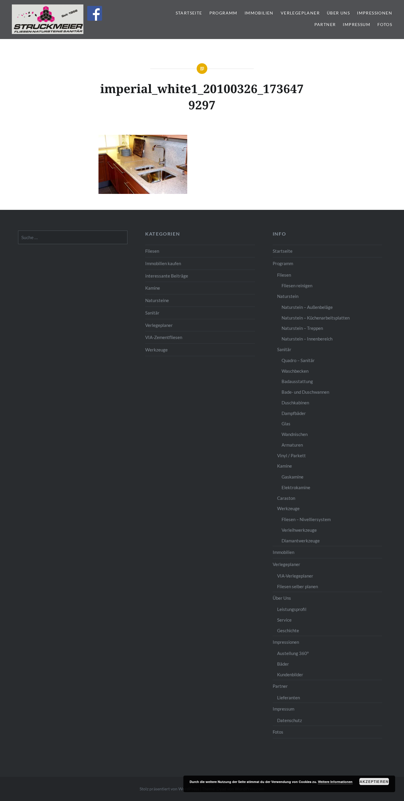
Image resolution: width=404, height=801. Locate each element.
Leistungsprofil (291, 609)
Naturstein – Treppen (302, 328)
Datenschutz (289, 720)
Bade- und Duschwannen (305, 392)
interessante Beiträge (166, 275)
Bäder (283, 664)
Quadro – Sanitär (298, 360)
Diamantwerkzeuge (301, 540)
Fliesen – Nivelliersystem (306, 519)
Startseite (189, 12)
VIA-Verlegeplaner (295, 575)
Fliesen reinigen (297, 285)
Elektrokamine (296, 487)
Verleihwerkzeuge (299, 530)
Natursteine (157, 300)
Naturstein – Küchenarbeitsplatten (316, 317)
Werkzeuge (156, 349)
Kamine (152, 288)
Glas (286, 423)
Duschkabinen (295, 402)
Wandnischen (295, 434)
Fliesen (152, 251)
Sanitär (152, 312)
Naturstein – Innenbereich (307, 338)
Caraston (286, 498)
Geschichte (288, 630)
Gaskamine (292, 476)
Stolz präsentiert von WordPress (169, 788)
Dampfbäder (294, 413)
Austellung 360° (293, 653)
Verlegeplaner (300, 12)
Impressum (356, 24)
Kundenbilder (290, 674)
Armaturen (292, 444)
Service (284, 619)
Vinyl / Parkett (291, 455)
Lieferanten (288, 697)
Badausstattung (297, 381)
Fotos (384, 24)
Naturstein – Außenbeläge (307, 307)
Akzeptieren (374, 781)
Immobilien (259, 12)
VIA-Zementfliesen (163, 337)
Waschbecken (295, 371)
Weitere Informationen (335, 781)
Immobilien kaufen (163, 263)
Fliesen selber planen (297, 586)
